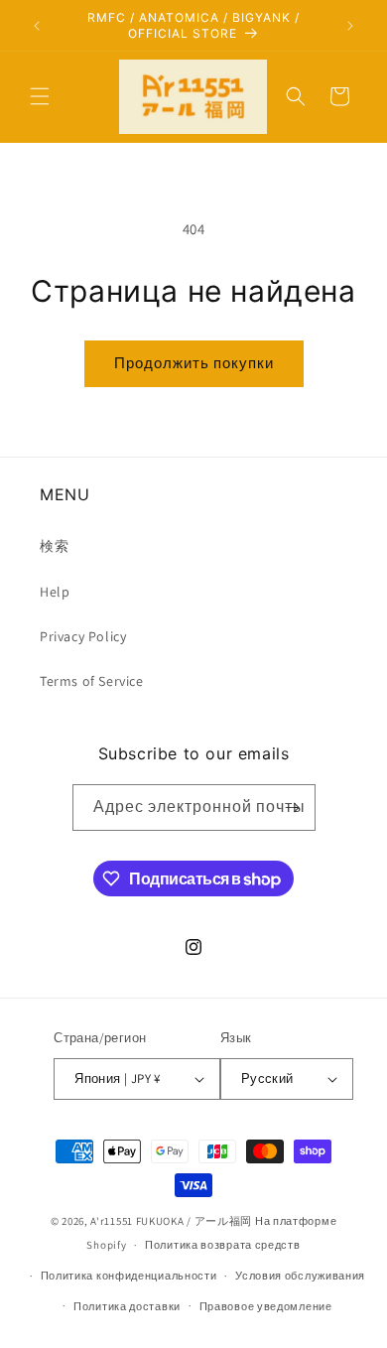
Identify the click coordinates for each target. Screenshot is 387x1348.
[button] (40, 96)
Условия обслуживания (300, 1275)
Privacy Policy (83, 636)
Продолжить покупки (194, 362)
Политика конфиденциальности (129, 1275)
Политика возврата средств (223, 1245)
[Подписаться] (293, 807)
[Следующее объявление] (350, 26)
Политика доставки (127, 1306)
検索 (54, 546)
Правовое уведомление (265, 1306)
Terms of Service (92, 681)
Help (54, 592)
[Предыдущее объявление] (37, 26)
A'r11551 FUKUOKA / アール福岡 (171, 1221)
